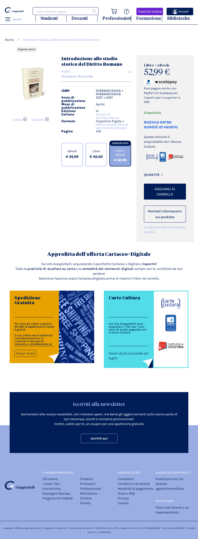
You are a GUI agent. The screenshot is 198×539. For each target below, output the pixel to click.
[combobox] (66, 11)
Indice (17, 120)
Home (9, 40)
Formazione (148, 18)
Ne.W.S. (36, 528)
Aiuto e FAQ (126, 493)
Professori (88, 484)
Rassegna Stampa (56, 493)
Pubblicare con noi (170, 479)
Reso (167, 227)
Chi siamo (50, 479)
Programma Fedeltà (57, 498)
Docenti (79, 18)
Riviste (85, 503)
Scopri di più (25, 353)
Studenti (49, 18)
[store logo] (14, 10)
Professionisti (116, 18)
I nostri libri (51, 484)
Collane (86, 498)
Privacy (123, 498)
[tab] (96, 71)
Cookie (123, 503)
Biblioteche (178, 18)
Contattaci (126, 479)
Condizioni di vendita (154, 229)
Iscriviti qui (99, 438)
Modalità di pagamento (136, 489)
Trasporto (178, 227)
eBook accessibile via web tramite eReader (112, 126)
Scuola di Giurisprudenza (107, 116)
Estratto (38, 120)
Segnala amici (27, 49)
